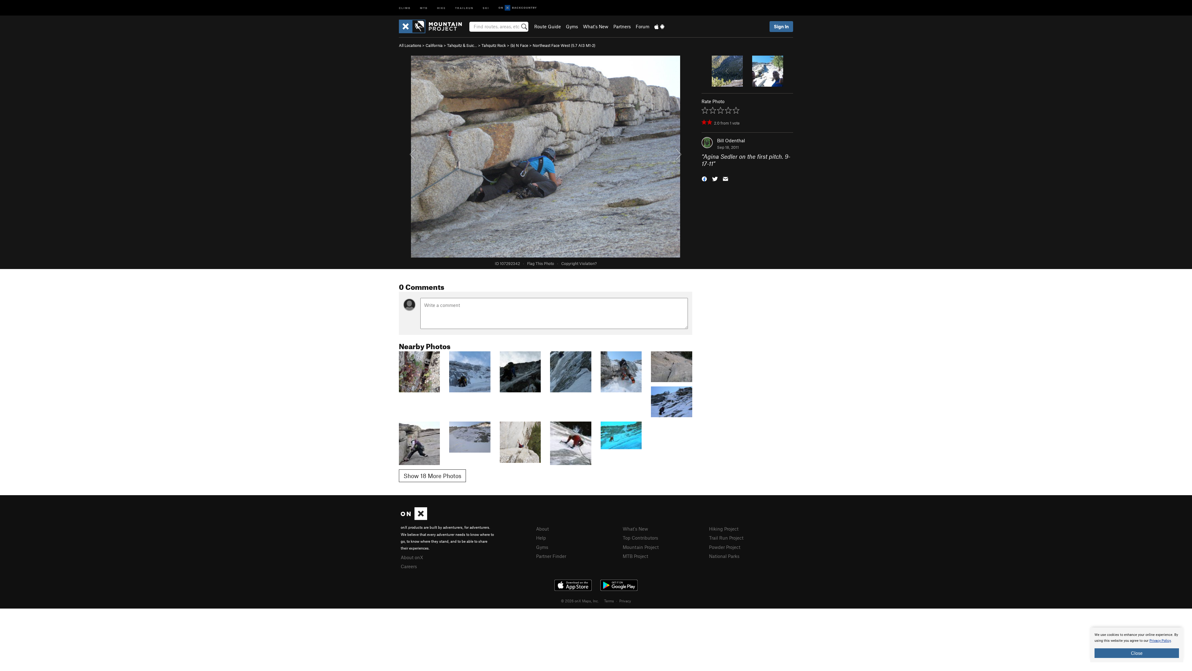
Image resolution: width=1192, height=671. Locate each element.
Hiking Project (723, 529)
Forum (642, 26)
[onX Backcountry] (517, 8)
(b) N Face (519, 45)
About (542, 529)
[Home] (433, 26)
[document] (1137, 645)
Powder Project (724, 547)
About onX (412, 557)
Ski (486, 8)
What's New (595, 26)
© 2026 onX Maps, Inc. (580, 601)
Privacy (625, 601)
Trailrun (464, 8)
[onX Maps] (414, 518)
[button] (704, 178)
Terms (609, 601)
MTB (424, 8)
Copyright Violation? (579, 263)
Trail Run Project (726, 538)
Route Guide (547, 26)
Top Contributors (640, 538)
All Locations (410, 45)
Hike (441, 8)
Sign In (781, 26)
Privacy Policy (1160, 641)
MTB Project (635, 556)
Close (1137, 653)
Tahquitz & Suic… (462, 45)
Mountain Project (641, 547)
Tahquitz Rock (493, 45)
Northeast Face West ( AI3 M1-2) (564, 45)
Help (541, 538)
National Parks (724, 556)
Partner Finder (551, 556)
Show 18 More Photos (432, 475)
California (434, 45)
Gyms (572, 26)
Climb (405, 8)
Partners (622, 26)
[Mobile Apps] (659, 26)
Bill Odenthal (731, 140)
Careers (409, 566)
